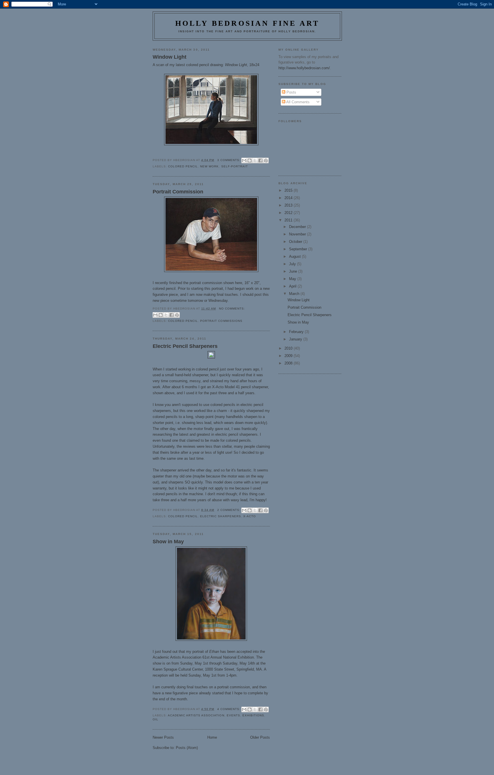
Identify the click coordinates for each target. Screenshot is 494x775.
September (298, 249)
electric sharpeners (220, 516)
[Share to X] (255, 160)
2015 (289, 190)
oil (155, 719)
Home (212, 737)
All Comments (297, 102)
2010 (289, 348)
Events (233, 715)
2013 (289, 205)
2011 (289, 220)
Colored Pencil (183, 166)
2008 (289, 363)
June (293, 271)
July (293, 264)
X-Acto (249, 516)
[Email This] (244, 160)
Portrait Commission (178, 192)
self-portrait (234, 166)
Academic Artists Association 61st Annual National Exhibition (203, 657)
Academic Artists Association (196, 715)
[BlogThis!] (249, 160)
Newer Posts (163, 737)
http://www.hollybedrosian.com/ (304, 68)
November (298, 234)
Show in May (168, 541)
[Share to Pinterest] (266, 160)
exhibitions (253, 715)
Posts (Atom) (187, 748)
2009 (289, 356)
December (298, 227)
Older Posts (260, 737)
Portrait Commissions (221, 320)
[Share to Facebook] (260, 160)
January (296, 339)
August (295, 256)
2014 (289, 198)
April (293, 286)
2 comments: (229, 510)
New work (209, 166)
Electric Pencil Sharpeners (185, 346)
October (296, 241)
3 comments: (229, 160)
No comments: (232, 308)
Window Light (169, 57)
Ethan (214, 651)
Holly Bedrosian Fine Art (247, 23)
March (294, 294)
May (293, 279)
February (297, 332)
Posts (290, 92)
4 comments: (229, 709)
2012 (289, 213)
